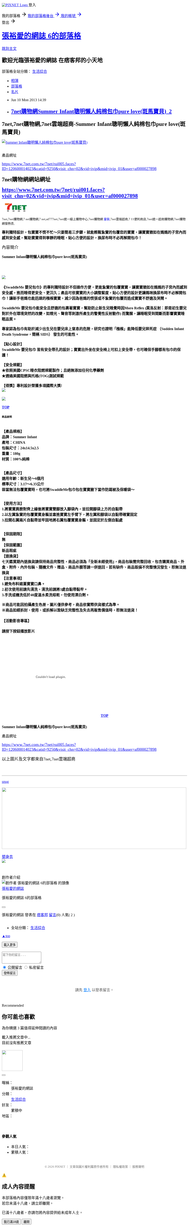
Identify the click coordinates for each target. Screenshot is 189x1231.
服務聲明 (138, 1166)
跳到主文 (9, 49)
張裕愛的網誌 (13, 889)
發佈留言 (10, 973)
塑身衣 (7, 857)
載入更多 (10, 945)
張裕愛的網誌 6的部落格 (41, 36)
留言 (52, 915)
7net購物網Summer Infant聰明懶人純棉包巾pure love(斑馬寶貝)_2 (91, 111)
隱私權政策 (120, 1166)
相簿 (14, 81)
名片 (14, 92)
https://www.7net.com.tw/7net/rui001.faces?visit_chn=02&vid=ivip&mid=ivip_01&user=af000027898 (70, 193)
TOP (5, 407)
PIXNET (60, 1166)
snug (5, 782)
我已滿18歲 (11, 1222)
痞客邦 (42, 915)
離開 (27, 1222)
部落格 (16, 86)
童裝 (107, 219)
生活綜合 (39, 71)
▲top (6, 936)
